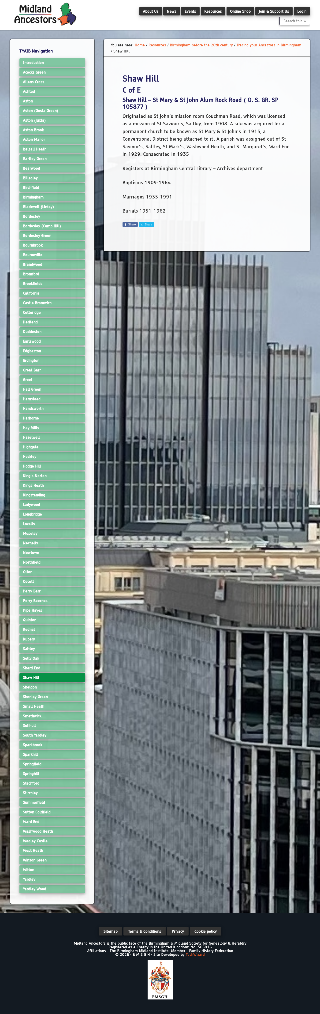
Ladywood (31, 504)
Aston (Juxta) (34, 120)
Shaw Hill (31, 677)
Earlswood (32, 341)
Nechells (30, 543)
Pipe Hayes (32, 610)
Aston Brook (33, 129)
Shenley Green (35, 696)
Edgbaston (32, 350)
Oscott (28, 581)
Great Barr (32, 370)
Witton (28, 869)
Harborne (31, 418)
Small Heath (33, 706)
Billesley (30, 178)
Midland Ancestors (45, 14)
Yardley (29, 879)
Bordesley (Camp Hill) (42, 226)
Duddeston (32, 331)
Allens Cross (33, 81)
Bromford (31, 274)
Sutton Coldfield (37, 812)
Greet (27, 379)
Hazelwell (31, 437)
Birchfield (31, 187)
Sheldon (30, 687)
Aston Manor (34, 139)
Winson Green (35, 860)
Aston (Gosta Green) (40, 110)
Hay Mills (31, 427)
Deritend (30, 322)
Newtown (31, 552)
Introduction (33, 62)
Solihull (29, 725)
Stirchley (30, 792)
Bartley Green (35, 158)
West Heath (33, 850)
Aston (28, 101)
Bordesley (31, 216)
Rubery (29, 639)
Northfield (32, 562)
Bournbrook (33, 245)
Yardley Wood (34, 889)
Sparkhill (30, 754)
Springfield (32, 764)
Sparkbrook (32, 744)
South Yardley (34, 735)
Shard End (31, 668)
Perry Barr (32, 591)
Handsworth (33, 408)
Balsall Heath (34, 149)
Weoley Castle (35, 840)
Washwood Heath (38, 831)
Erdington (31, 360)
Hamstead (32, 399)
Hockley (29, 456)
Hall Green (32, 389)
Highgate (30, 447)
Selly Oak (31, 658)
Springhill (31, 773)
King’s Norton (35, 475)
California (31, 293)
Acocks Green (34, 72)
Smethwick (32, 716)
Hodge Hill (32, 466)
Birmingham (33, 197)
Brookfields (32, 283)
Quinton (29, 619)
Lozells (29, 523)
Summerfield (34, 802)
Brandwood (32, 264)
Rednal (29, 629)
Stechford (31, 783)
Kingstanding (34, 495)
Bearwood (31, 168)
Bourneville (32, 254)
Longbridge (32, 514)
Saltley (29, 648)
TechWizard (195, 954)
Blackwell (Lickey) (38, 206)
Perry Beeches (35, 600)
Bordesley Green (37, 235)
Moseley (30, 533)
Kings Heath (33, 485)
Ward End (31, 821)
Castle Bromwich (37, 302)
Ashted (29, 91)
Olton (27, 571)
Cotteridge (32, 312)
